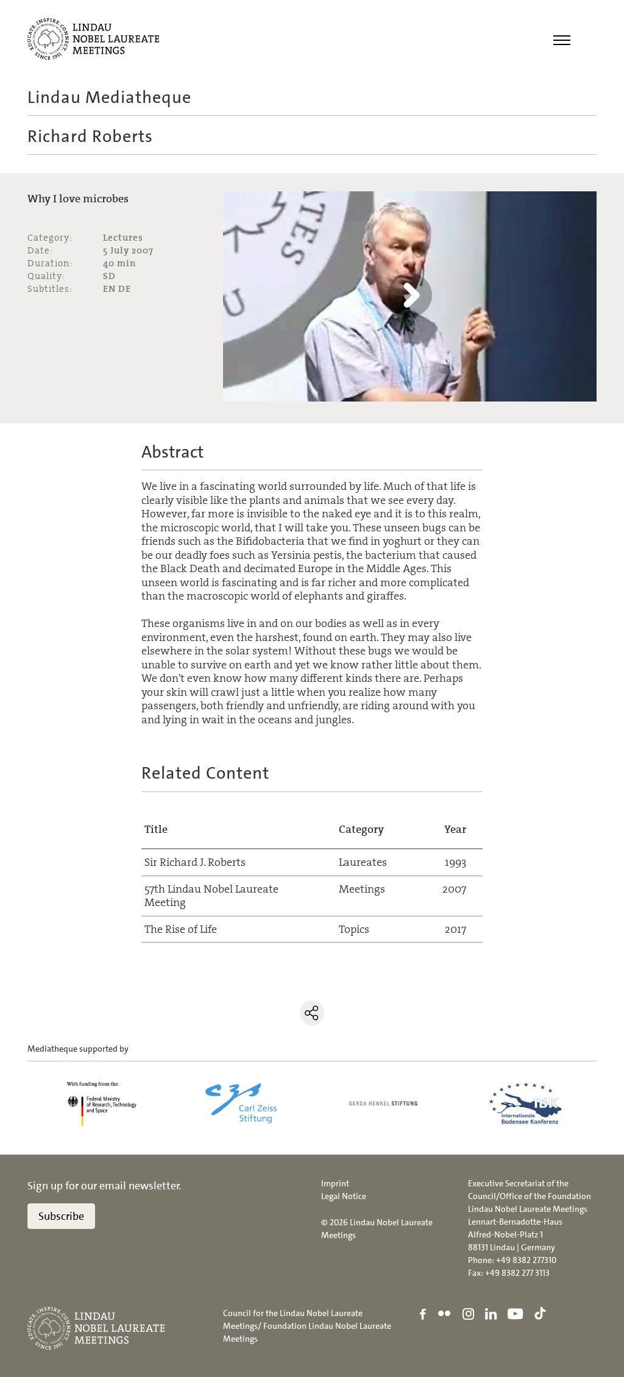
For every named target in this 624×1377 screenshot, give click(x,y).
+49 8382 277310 (526, 1260)
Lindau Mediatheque (109, 97)
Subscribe (61, 1216)
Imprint (335, 1183)
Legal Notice (343, 1196)
